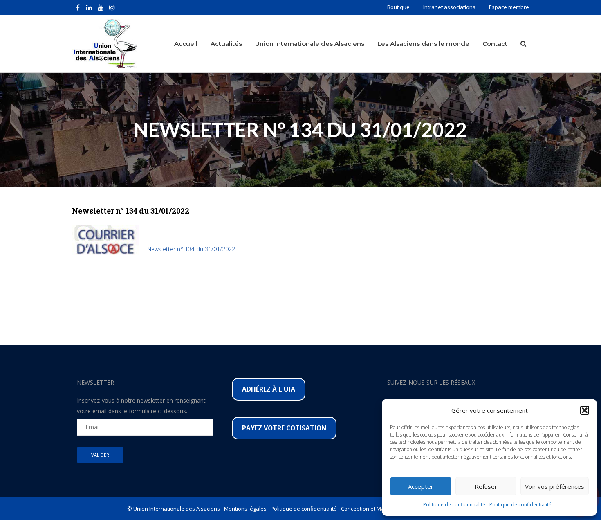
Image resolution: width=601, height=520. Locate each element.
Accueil (185, 43)
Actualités (226, 43)
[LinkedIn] (89, 7)
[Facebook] (78, 7)
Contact (494, 43)
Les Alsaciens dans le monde (423, 43)
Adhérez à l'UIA (268, 389)
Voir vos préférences (554, 486)
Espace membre (509, 7)
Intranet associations (449, 7)
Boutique (398, 7)
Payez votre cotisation (284, 427)
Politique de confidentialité (454, 504)
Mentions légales (245, 508)
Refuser (486, 486)
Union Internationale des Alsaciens (309, 43)
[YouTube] (100, 7)
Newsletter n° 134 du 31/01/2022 (191, 249)
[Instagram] (112, 7)
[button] (585, 410)
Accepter (420, 486)
